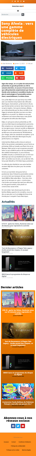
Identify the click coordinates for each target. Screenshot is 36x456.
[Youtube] (24, 1)
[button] (18, 10)
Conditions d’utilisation (25, 442)
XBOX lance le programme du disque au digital (18, 374)
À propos (6, 442)
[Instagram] (21, 1)
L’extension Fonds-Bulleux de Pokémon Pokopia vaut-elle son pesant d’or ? (18, 403)
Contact (13, 442)
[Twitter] (15, 1)
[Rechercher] (22, 14)
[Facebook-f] (12, 1)
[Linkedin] (18, 1)
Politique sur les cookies (12, 450)
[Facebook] (13, 426)
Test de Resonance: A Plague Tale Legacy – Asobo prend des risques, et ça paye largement (17, 250)
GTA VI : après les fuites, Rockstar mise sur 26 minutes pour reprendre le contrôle (17, 225)
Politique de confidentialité (18, 446)
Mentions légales (26, 450)
